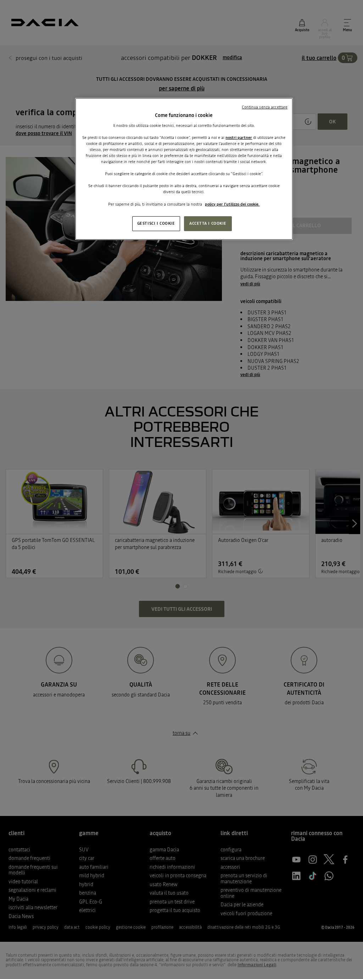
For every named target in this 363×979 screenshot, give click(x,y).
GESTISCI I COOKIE (156, 223)
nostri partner (238, 137)
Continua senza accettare (264, 107)
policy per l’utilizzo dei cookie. (232, 204)
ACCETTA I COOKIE (208, 223)
